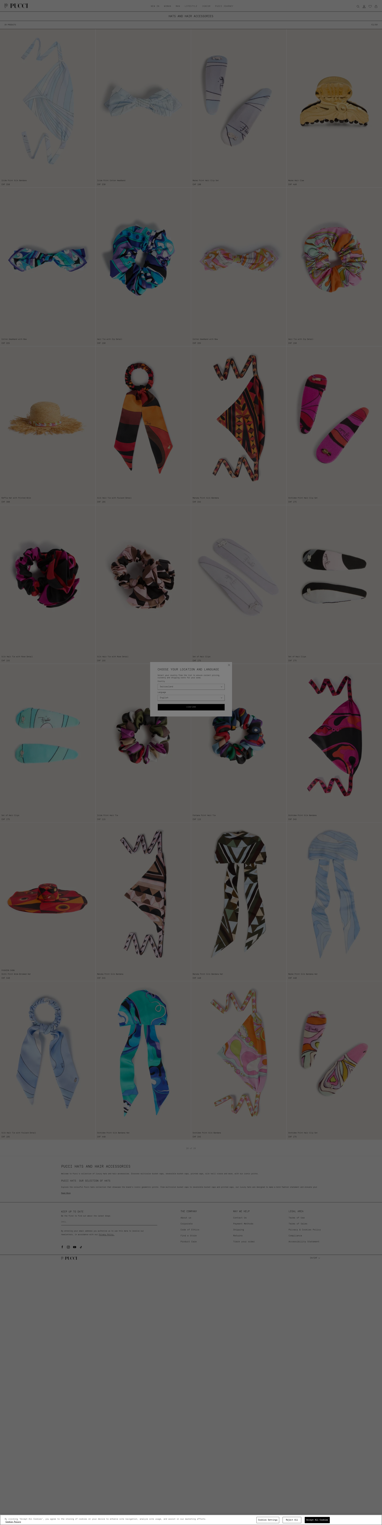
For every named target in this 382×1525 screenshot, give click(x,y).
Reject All (292, 1520)
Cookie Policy (13, 1522)
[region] (191, 1520)
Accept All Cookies (317, 1520)
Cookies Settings (268, 1520)
